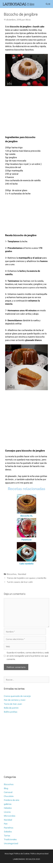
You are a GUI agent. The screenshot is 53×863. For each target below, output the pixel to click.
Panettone (26, 539)
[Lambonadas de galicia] (22, 4)
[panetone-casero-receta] (26, 527)
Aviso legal (9, 853)
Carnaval (8, 792)
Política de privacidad (39, 853)
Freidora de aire (11, 799)
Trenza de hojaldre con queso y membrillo (26, 577)
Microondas (9, 815)
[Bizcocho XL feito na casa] (26, 504)
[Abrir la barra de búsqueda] (46, 4)
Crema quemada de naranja (17, 695)
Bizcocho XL (26, 515)
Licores (7, 811)
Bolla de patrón (11, 707)
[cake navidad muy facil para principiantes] (26, 551)
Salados (8, 831)
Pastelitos (8, 827)
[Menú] (50, 4)
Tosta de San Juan (13, 703)
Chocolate (9, 796)
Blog (6, 788)
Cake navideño (26, 563)
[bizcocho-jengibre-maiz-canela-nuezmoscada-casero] (26, 70)
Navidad (22, 574)
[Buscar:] (26, 679)
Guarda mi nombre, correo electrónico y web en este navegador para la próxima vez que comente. (28, 656)
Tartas (7, 835)
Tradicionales (10, 839)
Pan (5, 823)
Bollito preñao (10, 711)
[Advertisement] (26, 109)
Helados (8, 807)
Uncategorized (11, 843)
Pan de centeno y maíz (14, 699)
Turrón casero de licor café (20, 581)
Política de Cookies (22, 853)
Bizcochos (11, 574)
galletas (7, 803)
